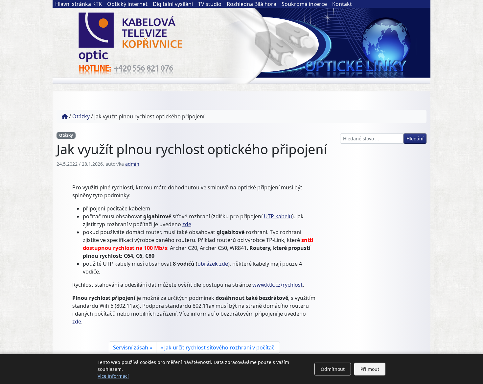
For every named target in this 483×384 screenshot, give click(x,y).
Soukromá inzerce (304, 4)
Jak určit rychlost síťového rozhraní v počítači (220, 347)
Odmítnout (333, 369)
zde (186, 224)
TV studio (209, 4)
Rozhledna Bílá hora (251, 4)
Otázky (81, 116)
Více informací (113, 376)
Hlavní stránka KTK (78, 4)
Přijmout (369, 369)
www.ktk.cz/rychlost (277, 284)
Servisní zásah (130, 347)
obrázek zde (212, 263)
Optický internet (127, 4)
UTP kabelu (278, 216)
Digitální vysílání (173, 4)
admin (132, 164)
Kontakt (342, 4)
